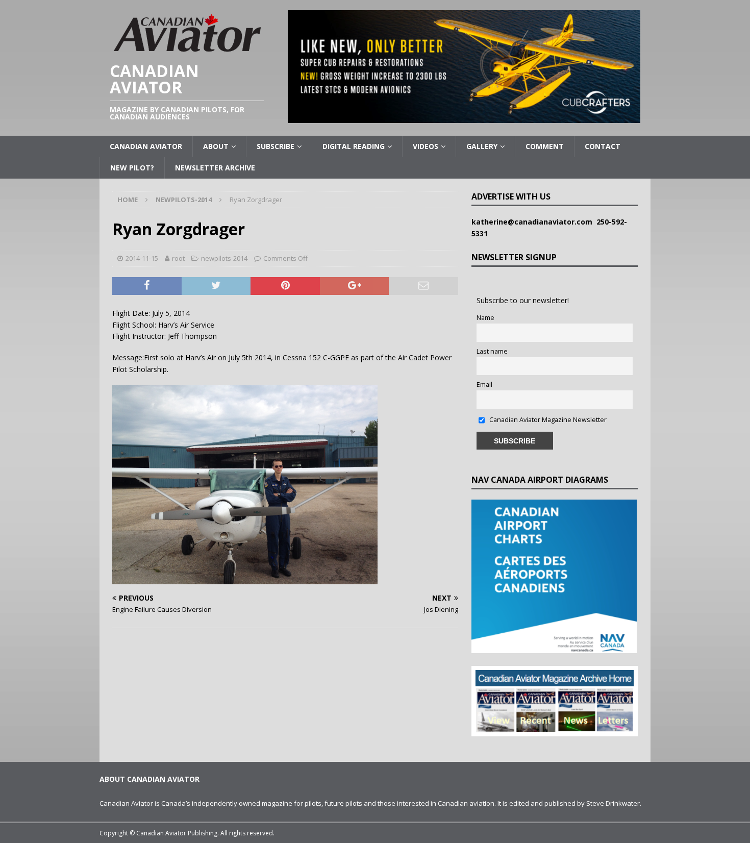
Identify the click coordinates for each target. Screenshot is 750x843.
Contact (602, 146)
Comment (545, 146)
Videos (425, 146)
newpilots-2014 (224, 258)
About (216, 146)
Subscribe (275, 146)
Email (484, 384)
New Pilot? (132, 167)
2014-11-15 (142, 258)
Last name (492, 351)
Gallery (481, 146)
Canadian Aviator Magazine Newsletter (547, 419)
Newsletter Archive (215, 167)
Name (485, 317)
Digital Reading (353, 146)
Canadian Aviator (146, 146)
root (178, 258)
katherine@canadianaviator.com (533, 222)
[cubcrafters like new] (464, 117)
